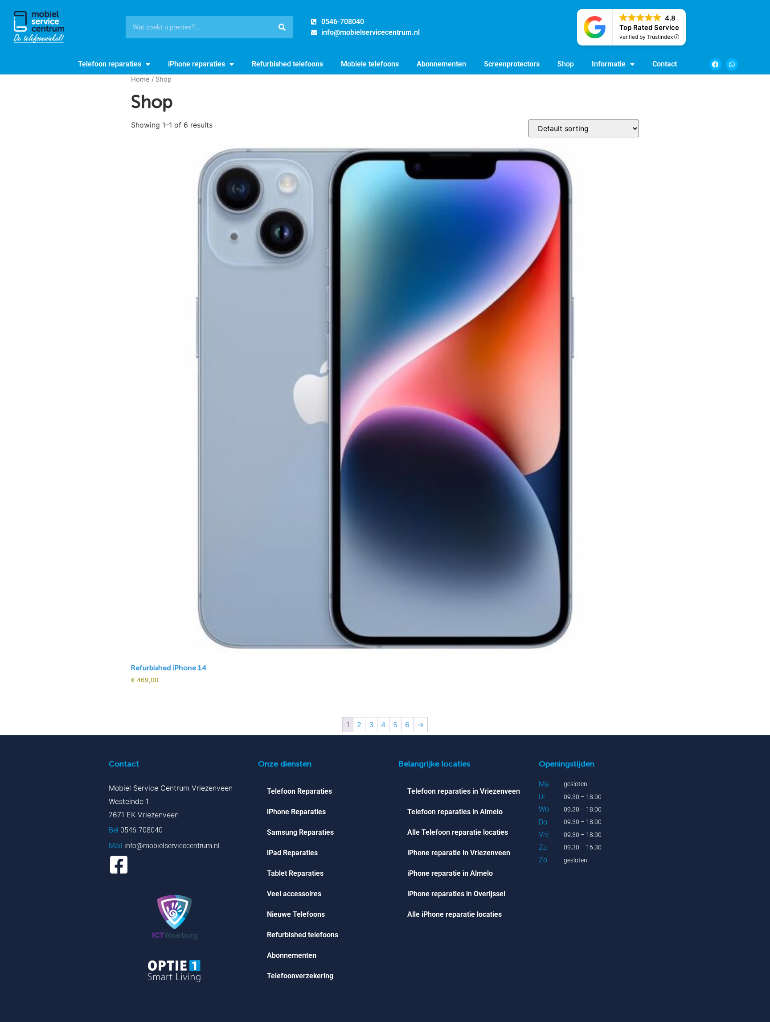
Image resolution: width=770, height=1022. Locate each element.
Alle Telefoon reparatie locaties (457, 832)
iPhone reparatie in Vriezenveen (458, 853)
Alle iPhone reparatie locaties (454, 914)
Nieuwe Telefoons (296, 914)
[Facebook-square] (119, 865)
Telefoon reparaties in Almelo (455, 812)
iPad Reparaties (292, 853)
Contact (664, 64)
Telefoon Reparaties (299, 791)
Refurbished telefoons (287, 64)
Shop (565, 64)
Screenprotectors (512, 64)
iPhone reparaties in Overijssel (456, 894)
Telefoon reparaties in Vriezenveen (463, 791)
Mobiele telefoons (370, 64)
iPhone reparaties (196, 64)
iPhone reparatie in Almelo (450, 873)
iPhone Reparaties (296, 812)
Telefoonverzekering (300, 976)
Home (140, 79)
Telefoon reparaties (109, 64)
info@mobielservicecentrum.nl (172, 845)
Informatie (609, 64)
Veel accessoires (294, 894)
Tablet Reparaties (295, 873)
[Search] (282, 27)
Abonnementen (441, 64)
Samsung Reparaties (300, 832)
